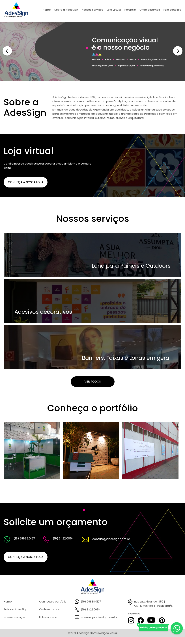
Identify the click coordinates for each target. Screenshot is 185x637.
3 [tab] (98, 48)
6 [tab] (95, 510)
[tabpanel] (33, 450)
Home (8, 601)
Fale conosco (48, 617)
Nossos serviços (14, 617)
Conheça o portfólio (52, 601)
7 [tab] (101, 510)
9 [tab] (113, 510)
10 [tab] (118, 510)
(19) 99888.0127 (91, 601)
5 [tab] (90, 510)
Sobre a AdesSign (15, 609)
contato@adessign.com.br (99, 617)
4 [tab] (84, 510)
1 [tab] (87, 48)
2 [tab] (92, 48)
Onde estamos (49, 609)
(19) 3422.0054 (90, 609)
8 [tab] (107, 510)
